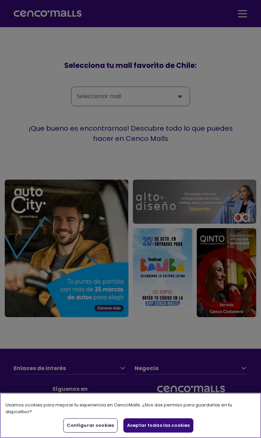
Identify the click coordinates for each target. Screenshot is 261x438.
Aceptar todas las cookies (158, 425)
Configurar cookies (90, 425)
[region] (130, 415)
